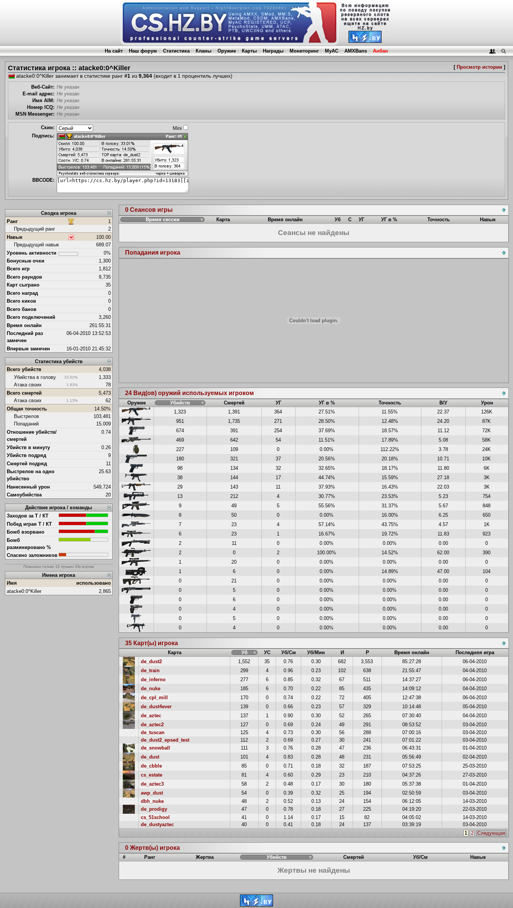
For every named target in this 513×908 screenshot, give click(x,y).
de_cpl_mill (154, 697)
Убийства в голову (35, 377)
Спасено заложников (32, 555)
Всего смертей (24, 393)
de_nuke (150, 688)
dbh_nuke (152, 801)
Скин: (47, 127)
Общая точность (27, 409)
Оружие (226, 51)
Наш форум (143, 51)
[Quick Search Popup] (503, 51)
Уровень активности (31, 253)
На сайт (114, 51)
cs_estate (151, 775)
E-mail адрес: (38, 94)
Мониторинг (304, 51)
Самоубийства (24, 495)
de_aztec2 (152, 724)
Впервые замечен (28, 348)
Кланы (203, 51)
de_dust (150, 757)
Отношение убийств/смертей (32, 435)
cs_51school (155, 817)
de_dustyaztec (157, 824)
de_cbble (151, 766)
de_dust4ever (156, 706)
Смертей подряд (27, 463)
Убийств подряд (26, 455)
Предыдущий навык (36, 244)
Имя (12, 583)
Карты (249, 51)
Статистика (176, 51)
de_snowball (155, 748)
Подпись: (43, 136)
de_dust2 (151, 661)
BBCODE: (43, 180)
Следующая (491, 833)
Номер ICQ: (40, 107)
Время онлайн (24, 325)
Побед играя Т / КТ (29, 524)
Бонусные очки (25, 261)
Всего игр (18, 268)
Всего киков (21, 301)
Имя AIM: (43, 100)
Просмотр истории (479, 67)
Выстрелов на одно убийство (30, 475)
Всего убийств (24, 369)
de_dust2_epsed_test (165, 740)
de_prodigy (154, 809)
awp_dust (152, 793)
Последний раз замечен (25, 336)
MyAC (331, 51)
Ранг (12, 221)
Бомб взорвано (25, 532)
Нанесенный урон (28, 487)
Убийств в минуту (28, 447)
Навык (15, 237)
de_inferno (153, 679)
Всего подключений (31, 317)
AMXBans (355, 51)
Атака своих (28, 385)
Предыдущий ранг (34, 229)
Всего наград (22, 293)
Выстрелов (26, 416)
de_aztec (151, 715)
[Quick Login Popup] (492, 51)
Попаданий (26, 424)
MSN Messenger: (34, 114)
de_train (150, 670)
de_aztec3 (152, 784)
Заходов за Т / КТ (27, 516)
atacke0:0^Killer (24, 591)
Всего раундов (24, 277)
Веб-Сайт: (42, 87)
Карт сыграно (23, 285)
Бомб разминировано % (29, 543)
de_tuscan (152, 732)
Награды (273, 51)
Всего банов (21, 309)
